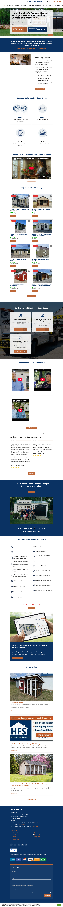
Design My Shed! (32, 181)
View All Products (31, 296)
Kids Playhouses (16, 838)
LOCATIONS (56, 5)
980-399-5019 (57, 1)
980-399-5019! (40, 528)
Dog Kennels (37, 832)
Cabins (14, 836)
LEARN (44, 5)
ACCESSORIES (38, 5)
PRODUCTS (9, 5)
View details (13, 216)
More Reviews (31, 473)
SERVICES (51, 5)
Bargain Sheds (16, 839)
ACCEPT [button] (59, 904)
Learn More (17, 329)
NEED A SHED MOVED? (35, 1)
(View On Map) (37, 822)
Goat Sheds (37, 836)
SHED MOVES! (31, 5)
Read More (14, 710)
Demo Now (39, 329)
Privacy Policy (36, 892)
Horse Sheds (37, 834)
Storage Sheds (16, 832)
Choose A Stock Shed (22, 120)
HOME (4, 5)
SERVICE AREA (23, 5)
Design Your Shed (17, 119)
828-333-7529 (21, 828)
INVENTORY (16, 5)
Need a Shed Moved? (40, 88)
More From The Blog (31, 799)
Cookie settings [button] (52, 904)
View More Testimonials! (31, 427)
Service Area (18, 351)
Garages (14, 834)
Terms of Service (44, 892)
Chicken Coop (37, 838)
